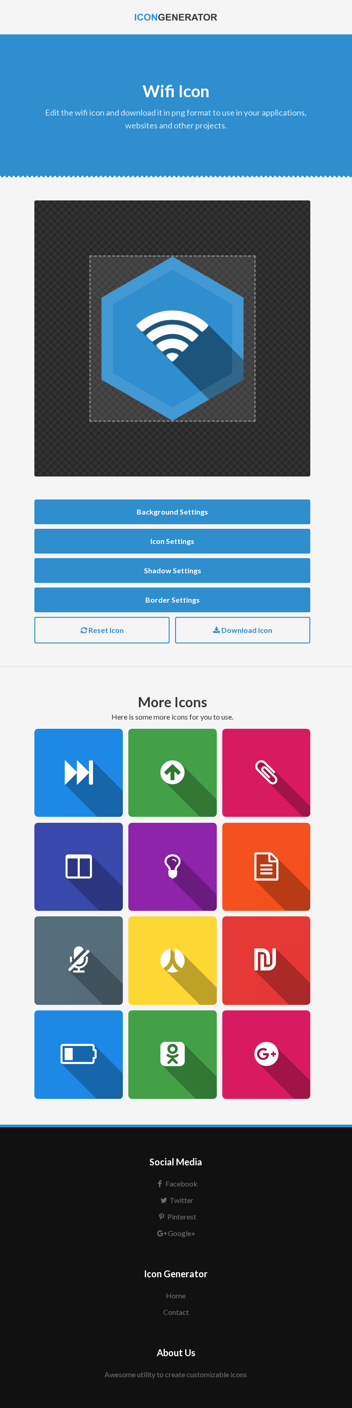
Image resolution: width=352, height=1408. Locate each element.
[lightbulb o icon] (172, 867)
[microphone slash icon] (78, 960)
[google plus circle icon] (266, 1054)
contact (176, 1312)
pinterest (181, 1216)
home (176, 1295)
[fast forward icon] (78, 773)
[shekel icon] (266, 960)
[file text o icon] (266, 867)
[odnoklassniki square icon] (172, 1054)
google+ (182, 1233)
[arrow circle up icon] (172, 773)
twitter (181, 1200)
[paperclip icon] (266, 773)
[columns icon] (78, 867)
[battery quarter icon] (78, 1054)
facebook (181, 1183)
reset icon (105, 630)
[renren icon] (172, 960)
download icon (246, 630)
